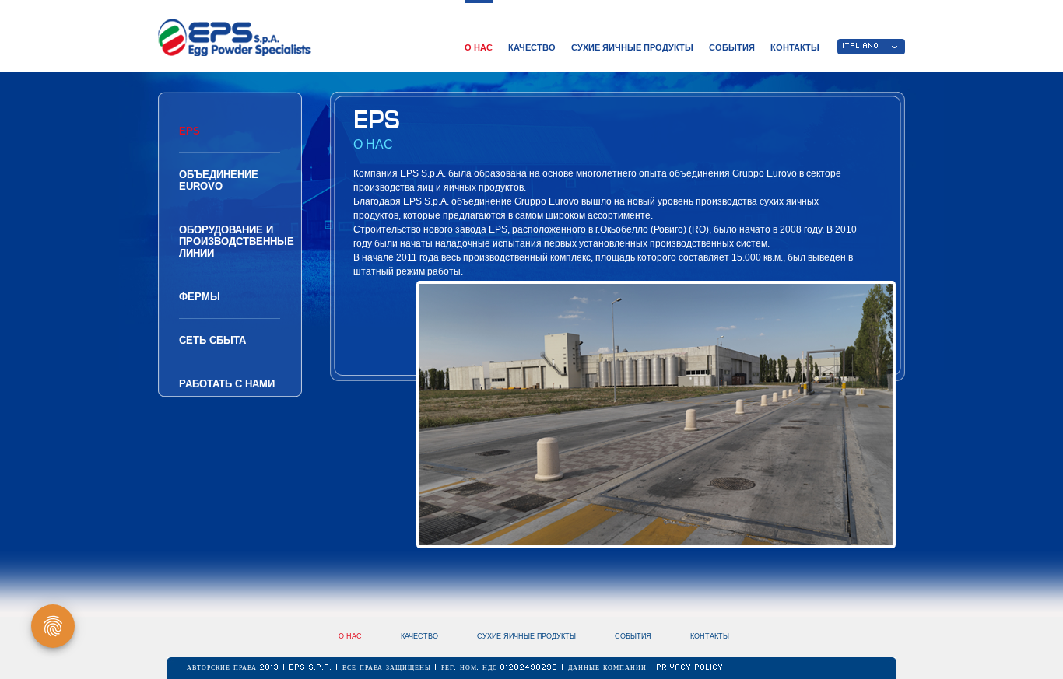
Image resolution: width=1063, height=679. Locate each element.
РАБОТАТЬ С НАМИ (227, 384)
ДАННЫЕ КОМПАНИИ (609, 668)
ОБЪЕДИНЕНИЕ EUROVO (218, 180)
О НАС (479, 47)
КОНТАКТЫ (794, 47)
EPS (189, 131)
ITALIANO (861, 47)
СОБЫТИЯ (732, 47)
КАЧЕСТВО (532, 47)
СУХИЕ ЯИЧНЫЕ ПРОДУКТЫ (632, 47)
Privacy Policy (690, 668)
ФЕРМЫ (199, 297)
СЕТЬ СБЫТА (212, 340)
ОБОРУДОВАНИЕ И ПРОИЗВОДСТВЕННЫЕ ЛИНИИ (236, 241)
